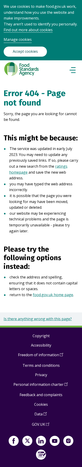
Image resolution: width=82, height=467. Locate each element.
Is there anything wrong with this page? (38, 318)
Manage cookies (18, 39)
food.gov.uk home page (53, 294)
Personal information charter (40, 386)
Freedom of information (40, 356)
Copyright (41, 335)
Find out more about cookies (28, 29)
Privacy (41, 374)
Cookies (41, 404)
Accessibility (41, 345)
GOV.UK (40, 426)
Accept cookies (25, 51)
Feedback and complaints (41, 394)
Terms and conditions (41, 365)
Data (40, 415)
